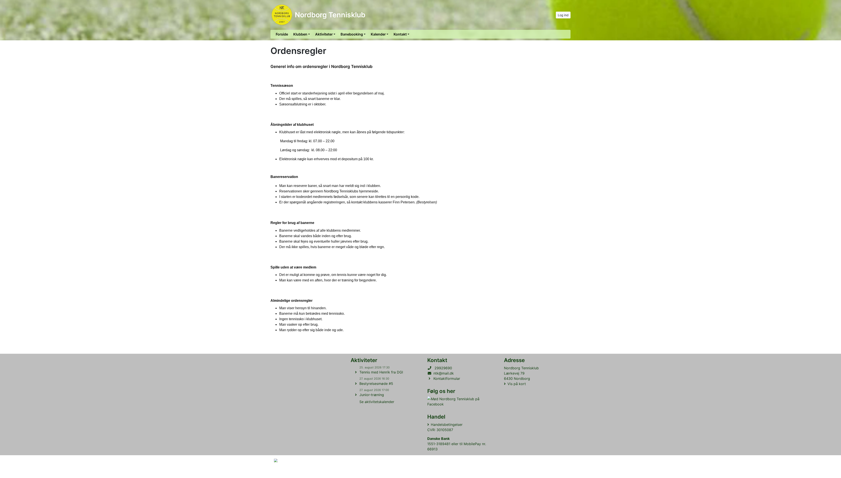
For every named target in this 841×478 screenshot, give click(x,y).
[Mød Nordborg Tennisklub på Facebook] (458, 401)
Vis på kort (516, 384)
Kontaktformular (446, 378)
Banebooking (352, 34)
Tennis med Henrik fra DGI (381, 372)
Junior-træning (371, 395)
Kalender (378, 34)
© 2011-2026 (283, 472)
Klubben (300, 34)
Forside (282, 34)
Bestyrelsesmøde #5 (376, 383)
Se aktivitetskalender (376, 402)
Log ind (563, 15)
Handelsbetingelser (447, 424)
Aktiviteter (324, 34)
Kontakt (400, 34)
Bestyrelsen (426, 202)
